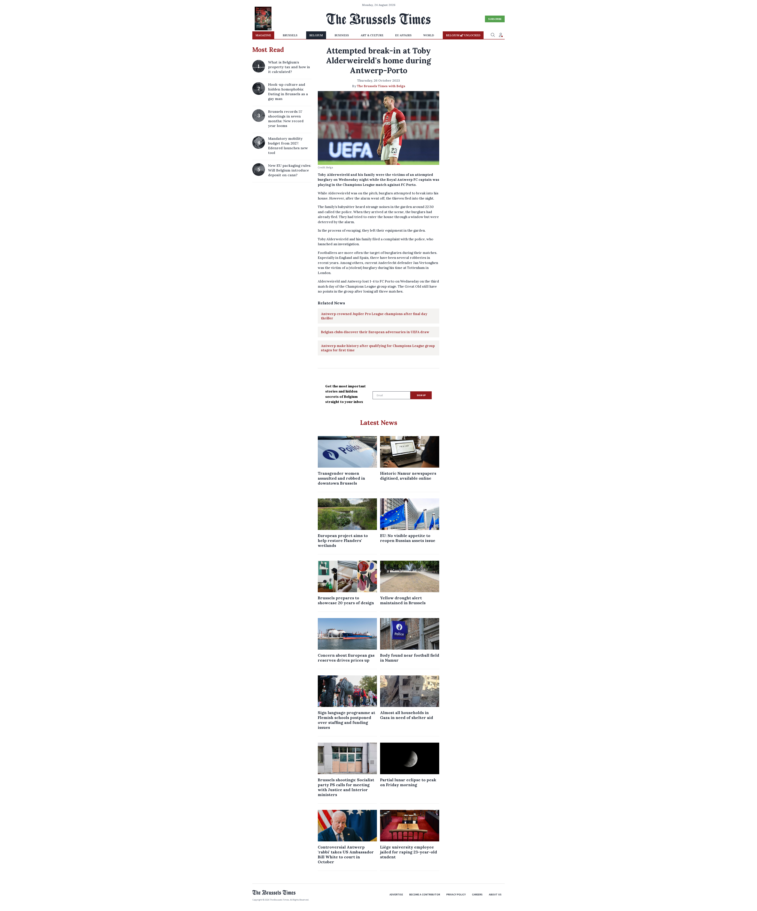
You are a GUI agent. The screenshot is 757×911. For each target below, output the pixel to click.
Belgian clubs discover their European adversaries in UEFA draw (375, 332)
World (428, 35)
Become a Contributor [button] (424, 894)
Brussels (290, 35)
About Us (495, 894)
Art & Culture (372, 35)
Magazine (263, 35)
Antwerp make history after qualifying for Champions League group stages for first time (378, 348)
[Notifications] (501, 35)
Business (342, 35)
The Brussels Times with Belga (381, 86)
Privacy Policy (456, 894)
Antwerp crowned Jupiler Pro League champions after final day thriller (374, 316)
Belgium (316, 35)
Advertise (396, 894)
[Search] (493, 35)
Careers (477, 894)
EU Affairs (403, 35)
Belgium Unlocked (463, 35)
